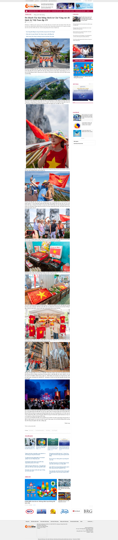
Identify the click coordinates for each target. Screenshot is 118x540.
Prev (90, 506)
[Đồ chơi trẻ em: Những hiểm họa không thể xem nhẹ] (41, 489)
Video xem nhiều (80, 60)
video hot (28, 476)
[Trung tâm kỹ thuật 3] (88, 511)
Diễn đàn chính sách (33, 11)
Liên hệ (37, 0)
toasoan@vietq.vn (53, 0)
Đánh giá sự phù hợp (68, 539)
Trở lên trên (90, 521)
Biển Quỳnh (76, 141)
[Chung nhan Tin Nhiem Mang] (59, 530)
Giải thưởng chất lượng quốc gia (59, 539)
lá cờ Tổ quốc (54, 430)
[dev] (30, 511)
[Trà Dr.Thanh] (41, 511)
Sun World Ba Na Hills (40, 430)
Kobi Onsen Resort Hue (78, 143)
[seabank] (64, 511)
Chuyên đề (76, 112)
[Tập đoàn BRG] (76, 511)
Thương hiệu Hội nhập (80, 11)
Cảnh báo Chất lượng (57, 11)
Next (92, 506)
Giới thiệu (88, 532)
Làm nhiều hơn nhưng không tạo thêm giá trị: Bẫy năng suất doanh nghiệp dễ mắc (47, 4)
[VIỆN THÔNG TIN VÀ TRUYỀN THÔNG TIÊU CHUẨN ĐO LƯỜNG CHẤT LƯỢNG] (53, 511)
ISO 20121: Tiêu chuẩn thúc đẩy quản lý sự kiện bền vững (47, 7)
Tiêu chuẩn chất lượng (49, 539)
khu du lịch (31, 430)
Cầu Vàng (48, 430)
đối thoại (75, 84)
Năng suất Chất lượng (68, 11)
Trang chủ (27, 521)
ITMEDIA (78, 539)
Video (88, 11)
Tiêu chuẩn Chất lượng (45, 11)
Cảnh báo (75, 14)
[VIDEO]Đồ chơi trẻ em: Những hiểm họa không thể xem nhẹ (40, 502)
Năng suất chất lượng (41, 539)
